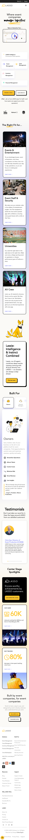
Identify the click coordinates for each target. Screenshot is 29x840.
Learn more (7, 626)
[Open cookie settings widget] (2, 837)
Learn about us (21, 92)
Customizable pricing (14, 719)
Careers (26, 1)
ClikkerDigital (19, 832)
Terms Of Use (7, 836)
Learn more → (9, 174)
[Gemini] (10, 764)
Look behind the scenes (12, 597)
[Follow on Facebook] (6, 825)
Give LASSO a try (14, 714)
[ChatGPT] (3, 764)
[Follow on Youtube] (12, 825)
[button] (11, 561)
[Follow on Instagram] (9, 825)
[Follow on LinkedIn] (3, 825)
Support (23, 836)
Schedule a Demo (8, 92)
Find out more (11, 380)
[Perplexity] (3, 767)
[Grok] (13, 764)
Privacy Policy (15, 836)
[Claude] (7, 764)
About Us (19, 1)
